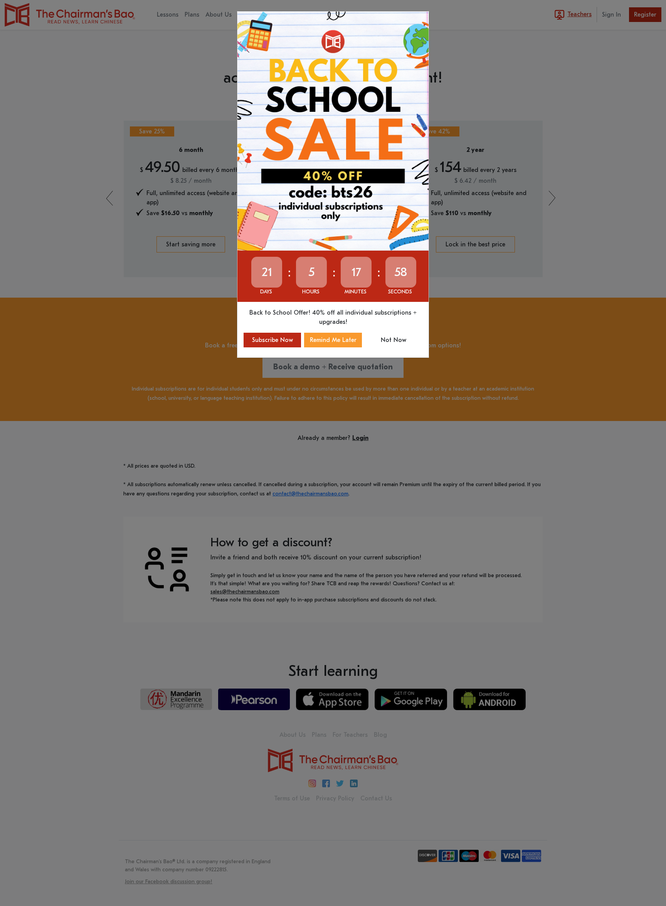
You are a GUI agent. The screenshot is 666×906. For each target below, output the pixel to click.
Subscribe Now (272, 340)
